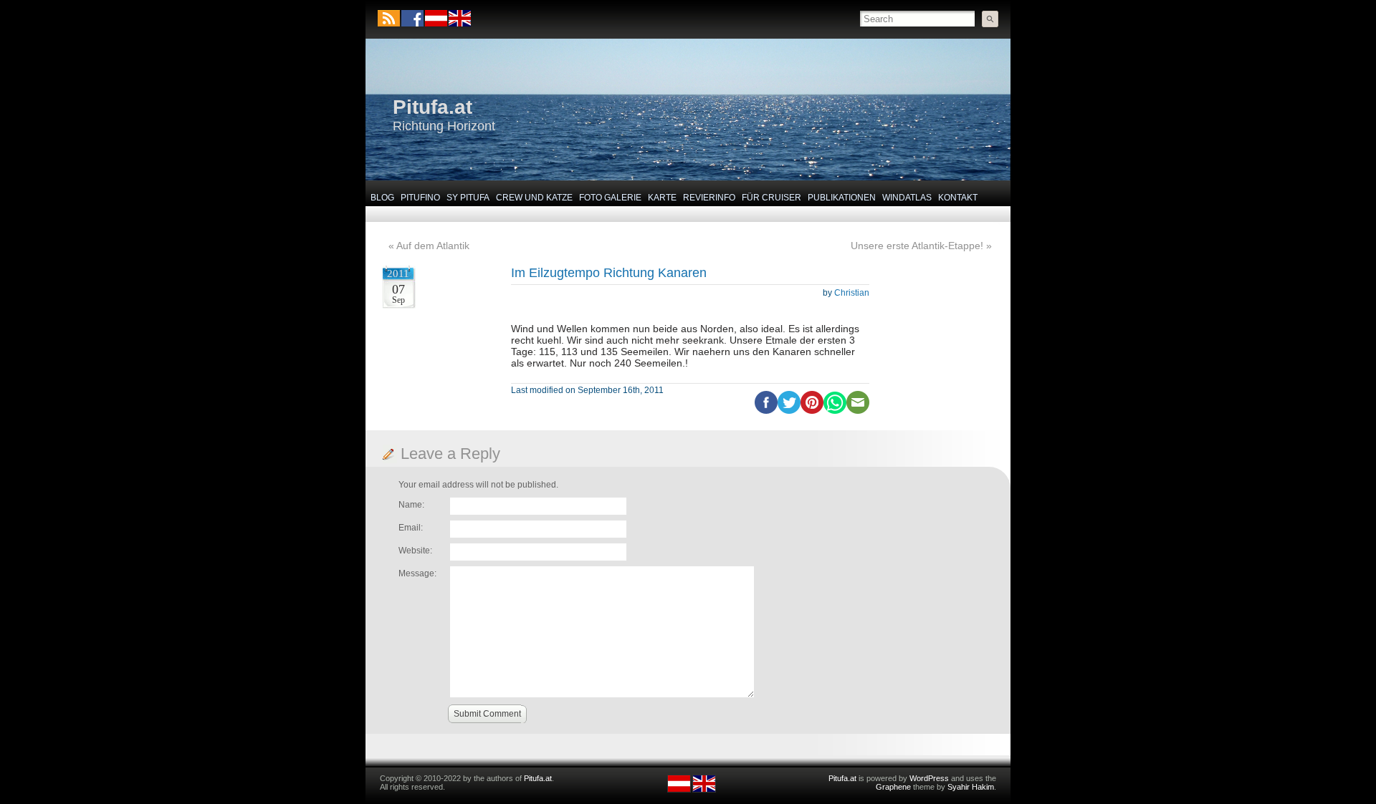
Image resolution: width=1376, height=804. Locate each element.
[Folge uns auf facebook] (412, 18)
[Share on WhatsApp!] (834, 411)
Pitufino (420, 198)
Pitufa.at (432, 107)
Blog (382, 198)
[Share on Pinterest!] (812, 411)
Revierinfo (709, 198)
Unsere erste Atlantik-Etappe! (917, 245)
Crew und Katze (534, 198)
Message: (417, 573)
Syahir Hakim (970, 787)
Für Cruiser (771, 198)
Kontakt (958, 198)
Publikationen (842, 198)
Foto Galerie (610, 198)
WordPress (929, 778)
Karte (662, 198)
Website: (415, 551)
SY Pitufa (467, 198)
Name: (411, 505)
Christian (851, 293)
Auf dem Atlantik (432, 245)
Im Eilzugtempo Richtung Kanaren (609, 273)
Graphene (893, 787)
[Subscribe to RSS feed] (389, 18)
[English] (459, 24)
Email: (410, 528)
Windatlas (907, 198)
